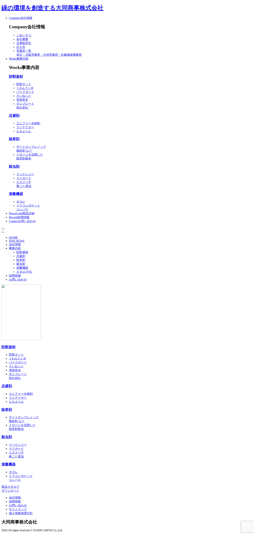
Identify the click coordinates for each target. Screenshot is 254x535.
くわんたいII (24, 88)
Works (18, 58)
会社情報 (15, 244)
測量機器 (16, 194)
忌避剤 (14, 115)
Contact (22, 221)
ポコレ (20, 201)
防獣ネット (23, 84)
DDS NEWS (16, 240)
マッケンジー (25, 174)
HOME (13, 237)
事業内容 (15, 248)
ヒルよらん (23, 131)
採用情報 (15, 275)
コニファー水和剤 (28, 123)
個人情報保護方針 (21, 513)
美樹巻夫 (22, 99)
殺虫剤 (14, 166)
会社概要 (22, 39)
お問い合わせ (18, 279)
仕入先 (20, 47)
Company (20, 18)
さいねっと (23, 95)
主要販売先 (23, 43)
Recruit (19, 217)
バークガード (25, 92)
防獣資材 (16, 76)
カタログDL (24, 271)
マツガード (23, 178)
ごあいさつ (23, 35)
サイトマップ (18, 509)
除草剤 (14, 139)
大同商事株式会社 (52, 7)
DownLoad (21, 213)
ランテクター (25, 127)
